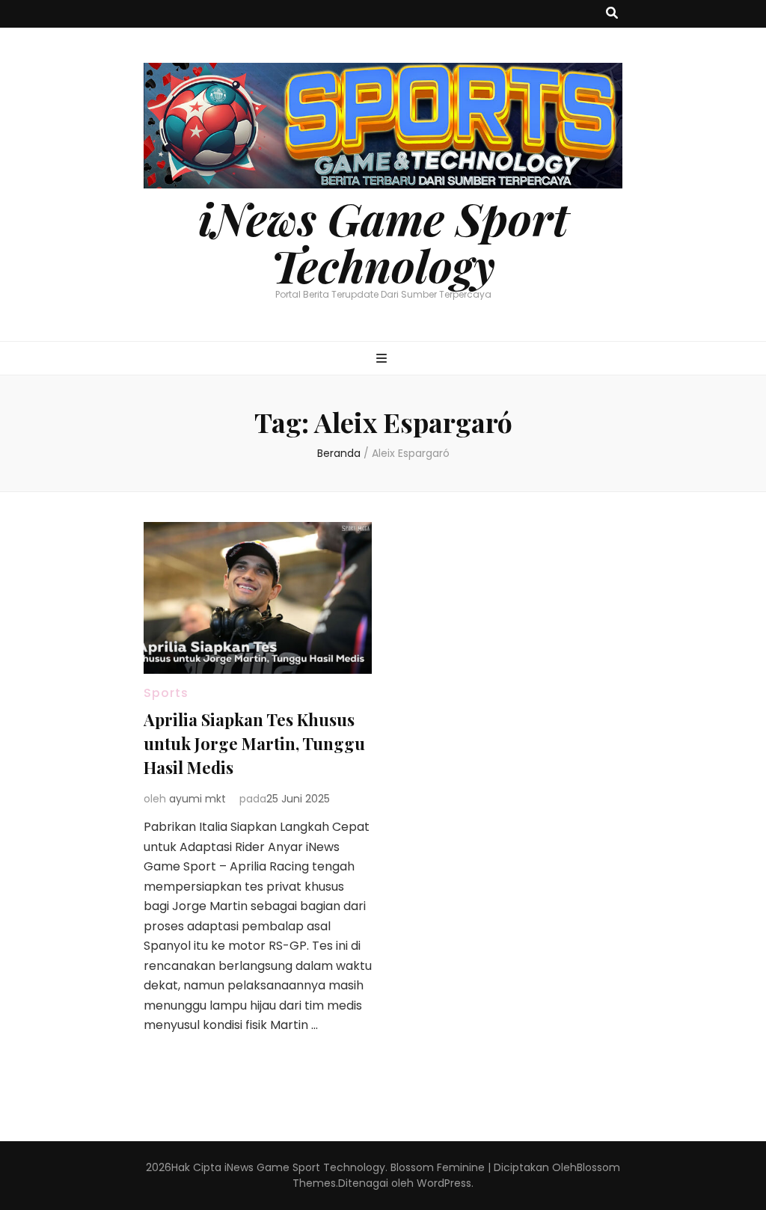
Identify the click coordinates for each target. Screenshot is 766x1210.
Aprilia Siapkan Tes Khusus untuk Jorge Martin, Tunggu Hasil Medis (254, 743)
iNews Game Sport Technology (383, 241)
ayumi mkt (197, 798)
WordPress (444, 1183)
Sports (166, 692)
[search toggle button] (612, 14)
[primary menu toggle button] (383, 359)
